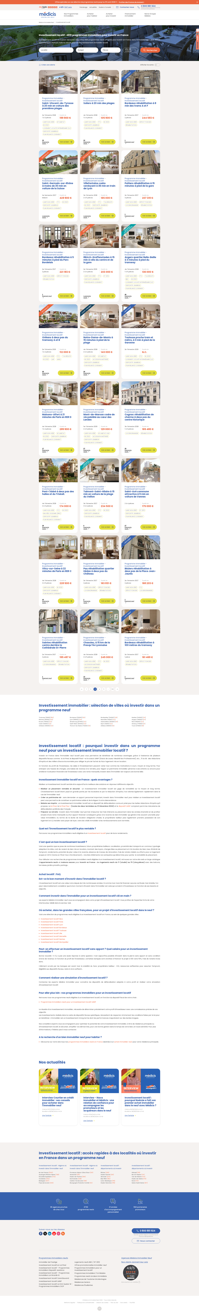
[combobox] (56, 50)
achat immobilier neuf (123, 1042)
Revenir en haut (99, 1309)
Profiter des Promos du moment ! (131, 2)
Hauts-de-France (78, 1177)
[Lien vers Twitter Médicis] (45, 1233)
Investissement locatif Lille (51, 933)
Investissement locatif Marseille (53, 936)
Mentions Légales (69, 1302)
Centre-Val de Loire (78, 1181)
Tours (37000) (136, 726)
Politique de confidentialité (85, 1302)
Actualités (93, 7)
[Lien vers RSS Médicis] (63, 1233)
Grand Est (75, 1175)
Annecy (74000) (137, 724)
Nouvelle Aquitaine (47, 1177)
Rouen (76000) (44, 722)
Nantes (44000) (137, 717)
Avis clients (123, 1302)
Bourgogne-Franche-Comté (81, 1183)
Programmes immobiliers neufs (53, 1258)
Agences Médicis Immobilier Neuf (136, 1258)
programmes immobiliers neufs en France (85, 1042)
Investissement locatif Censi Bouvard (54, 1278)
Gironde (105, 1177)
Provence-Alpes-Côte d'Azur (81, 1172)
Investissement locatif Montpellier (55, 942)
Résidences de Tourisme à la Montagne (90, 1279)
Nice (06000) (136, 722)
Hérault (136, 1172)
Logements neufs (46, 216)
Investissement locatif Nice (52, 919)
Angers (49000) (137, 720)
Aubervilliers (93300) (108, 722)
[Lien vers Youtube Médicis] (54, 1233)
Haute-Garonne (108, 1183)
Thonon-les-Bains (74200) (79, 726)
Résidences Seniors (82, 1282)
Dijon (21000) (105, 724)
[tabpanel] (58, 1097)
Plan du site (114, 1302)
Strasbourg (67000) (76, 722)
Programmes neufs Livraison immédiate (91, 1276)
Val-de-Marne (138, 1177)
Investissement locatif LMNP (50, 1281)
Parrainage (83, 7)
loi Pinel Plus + (64, 806)
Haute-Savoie (107, 1175)
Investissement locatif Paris (52, 922)
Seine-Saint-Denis (140, 1183)
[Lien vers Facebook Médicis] (40, 1233)
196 (112, 689)
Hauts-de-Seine (139, 1179)
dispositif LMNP (124, 806)
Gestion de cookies (102, 1302)
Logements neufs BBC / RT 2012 (87, 1262)
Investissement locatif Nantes (53, 939)
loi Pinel (54, 806)
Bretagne (44, 1181)
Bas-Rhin (105, 1179)
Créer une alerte (48, 65)
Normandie (76, 1179)
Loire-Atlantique (108, 1181)
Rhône (105, 1172)
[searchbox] (41, 51)
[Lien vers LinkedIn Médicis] (49, 1233)
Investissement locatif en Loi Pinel (52, 1265)
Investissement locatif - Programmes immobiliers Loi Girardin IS (54, 1274)
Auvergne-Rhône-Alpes (49, 1175)
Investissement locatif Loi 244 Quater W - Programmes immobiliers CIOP (56, 1285)
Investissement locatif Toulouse (53, 930)
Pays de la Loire (46, 1183)
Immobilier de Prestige (48, 1262)
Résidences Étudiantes (84, 1285)
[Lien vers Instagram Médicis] (58, 1233)
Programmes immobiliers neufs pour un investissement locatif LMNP (68, 1002)
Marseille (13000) (106, 720)
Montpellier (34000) (107, 717)
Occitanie (44, 1179)
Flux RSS (132, 1302)
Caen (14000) (43, 724)
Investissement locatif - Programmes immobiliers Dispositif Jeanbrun (54, 1269)
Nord (135, 1181)
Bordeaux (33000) (76, 717)
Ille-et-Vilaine (138, 1175)
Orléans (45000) (44, 726)
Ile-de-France (46, 1172)
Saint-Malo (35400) (76, 724)
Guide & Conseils (105, 7)
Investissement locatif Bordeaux (54, 927)
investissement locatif (97, 833)
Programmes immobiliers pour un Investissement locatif (88, 1269)
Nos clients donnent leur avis (134, 1262)
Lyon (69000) (74, 720)
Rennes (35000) (44, 720)
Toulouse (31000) (44, 717)
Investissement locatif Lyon (52, 925)
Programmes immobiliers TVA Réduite (90, 1273)
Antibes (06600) (106, 726)
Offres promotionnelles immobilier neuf (91, 1265)
